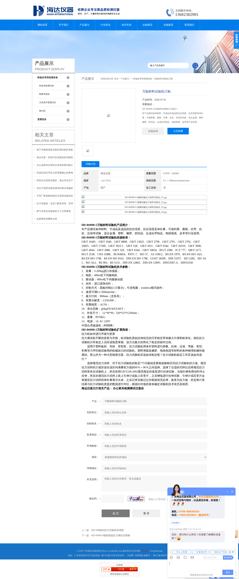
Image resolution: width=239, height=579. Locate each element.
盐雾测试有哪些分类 (47, 218)
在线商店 (147, 25)
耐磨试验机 (44, 94)
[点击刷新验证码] (136, 499)
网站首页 (42, 25)
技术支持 (126, 25)
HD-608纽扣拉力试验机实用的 (107, 530)
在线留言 (168, 25)
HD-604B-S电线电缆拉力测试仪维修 (110, 535)
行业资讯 (105, 25)
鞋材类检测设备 (46, 85)
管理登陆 (139, 555)
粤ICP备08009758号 (162, 555)
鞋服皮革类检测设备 (142, 79)
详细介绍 (90, 164)
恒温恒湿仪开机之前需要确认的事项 (55, 172)
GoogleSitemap (156, 551)
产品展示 (84, 25)
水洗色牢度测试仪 (47, 102)
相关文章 (44, 135)
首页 (116, 79)
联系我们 (189, 25)
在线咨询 (153, 131)
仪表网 (130, 555)
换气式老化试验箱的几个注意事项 (54, 211)
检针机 (42, 111)
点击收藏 (178, 131)
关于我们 (63, 25)
